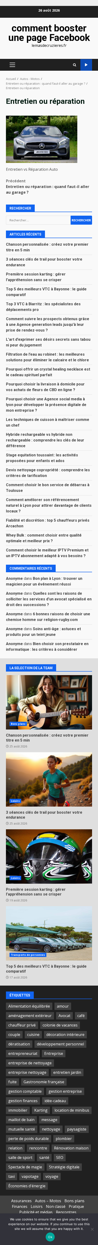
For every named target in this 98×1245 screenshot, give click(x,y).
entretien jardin (67, 1072)
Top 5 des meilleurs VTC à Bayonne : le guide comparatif (49, 933)
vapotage (30, 1176)
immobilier (17, 1110)
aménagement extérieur (30, 1015)
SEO (59, 1157)
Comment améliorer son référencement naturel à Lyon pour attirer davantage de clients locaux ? (49, 505)
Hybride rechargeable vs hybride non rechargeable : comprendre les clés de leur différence (45, 440)
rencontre (38, 1148)
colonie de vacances (60, 1025)
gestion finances (23, 1100)
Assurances (21, 1200)
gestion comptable (25, 1091)
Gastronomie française (44, 1081)
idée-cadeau (55, 1100)
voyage (51, 1176)
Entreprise (53, 1053)
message (49, 1119)
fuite (12, 1081)
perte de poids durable (28, 1138)
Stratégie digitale (64, 1167)
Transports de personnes (28, 955)
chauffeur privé (22, 1025)
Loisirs (15, 801)
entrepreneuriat (22, 1053)
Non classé (55, 1206)
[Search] (74, 65)
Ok (50, 1237)
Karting (41, 1110)
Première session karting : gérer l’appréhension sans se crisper (49, 856)
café (81, 1015)
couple (14, 1034)
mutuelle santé (21, 1129)
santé (44, 1157)
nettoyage (51, 1129)
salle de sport (20, 1157)
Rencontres (66, 1212)
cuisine (33, 1034)
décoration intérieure (65, 1034)
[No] (92, 1229)
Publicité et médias (36, 1212)
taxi (11, 1176)
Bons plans (18, 723)
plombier (64, 1138)
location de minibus (71, 1110)
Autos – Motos (48, 1200)
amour (63, 1006)
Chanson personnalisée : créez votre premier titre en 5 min (49, 702)
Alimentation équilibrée (29, 1006)
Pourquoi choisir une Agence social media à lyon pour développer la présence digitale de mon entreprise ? (46, 405)
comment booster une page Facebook (49, 33)
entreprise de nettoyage (30, 1063)
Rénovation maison (71, 1148)
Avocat (64, 1015)
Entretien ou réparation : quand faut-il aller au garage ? (47, 186)
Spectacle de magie (25, 1167)
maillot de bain (21, 1119)
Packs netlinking (86, 65)
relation (15, 1148)
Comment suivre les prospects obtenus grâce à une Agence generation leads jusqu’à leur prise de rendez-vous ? (47, 324)
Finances (19, 1206)
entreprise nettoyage (27, 1072)
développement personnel (60, 1044)
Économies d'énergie (26, 1185)
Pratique (76, 1206)
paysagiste (76, 1129)
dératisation (19, 1044)
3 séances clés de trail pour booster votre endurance (49, 779)
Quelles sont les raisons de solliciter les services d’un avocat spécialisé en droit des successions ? (49, 599)
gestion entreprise (65, 1091)
